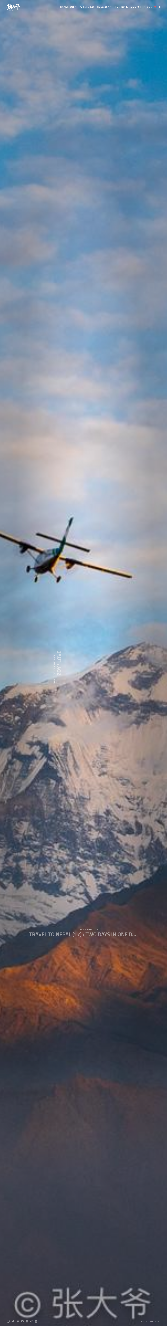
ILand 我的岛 (121, 7)
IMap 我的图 (103, 7)
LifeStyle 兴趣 (67, 7)
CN (148, 7)
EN (155, 7)
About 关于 (136, 7)
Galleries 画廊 (87, 7)
